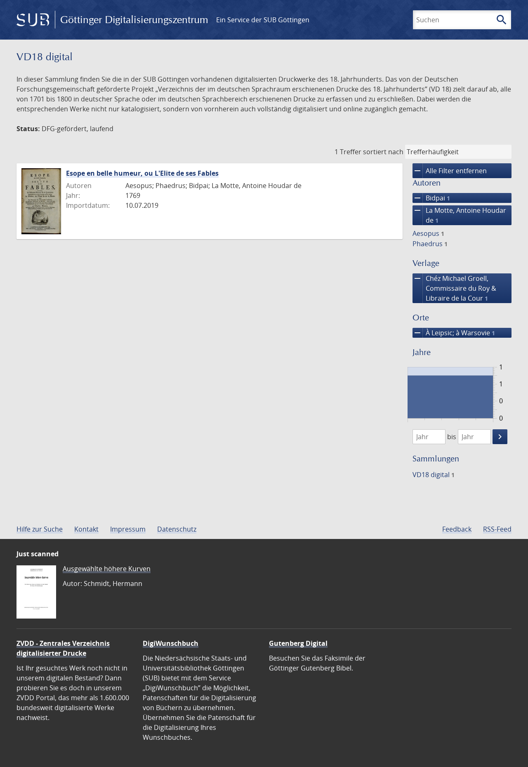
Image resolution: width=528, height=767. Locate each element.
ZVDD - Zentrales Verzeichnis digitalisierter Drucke (63, 648)
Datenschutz (176, 529)
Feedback (456, 529)
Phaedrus (430, 243)
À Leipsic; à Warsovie (453, 333)
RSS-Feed (497, 529)
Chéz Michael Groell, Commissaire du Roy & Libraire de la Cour (454, 288)
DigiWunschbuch (170, 643)
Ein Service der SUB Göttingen (262, 19)
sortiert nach (383, 151)
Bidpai (431, 198)
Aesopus (428, 233)
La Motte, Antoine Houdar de (459, 215)
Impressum (128, 529)
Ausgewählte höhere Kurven (107, 568)
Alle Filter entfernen (449, 171)
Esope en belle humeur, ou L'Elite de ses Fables (142, 173)
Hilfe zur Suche (39, 529)
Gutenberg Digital (298, 643)
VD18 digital (433, 474)
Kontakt (86, 529)
